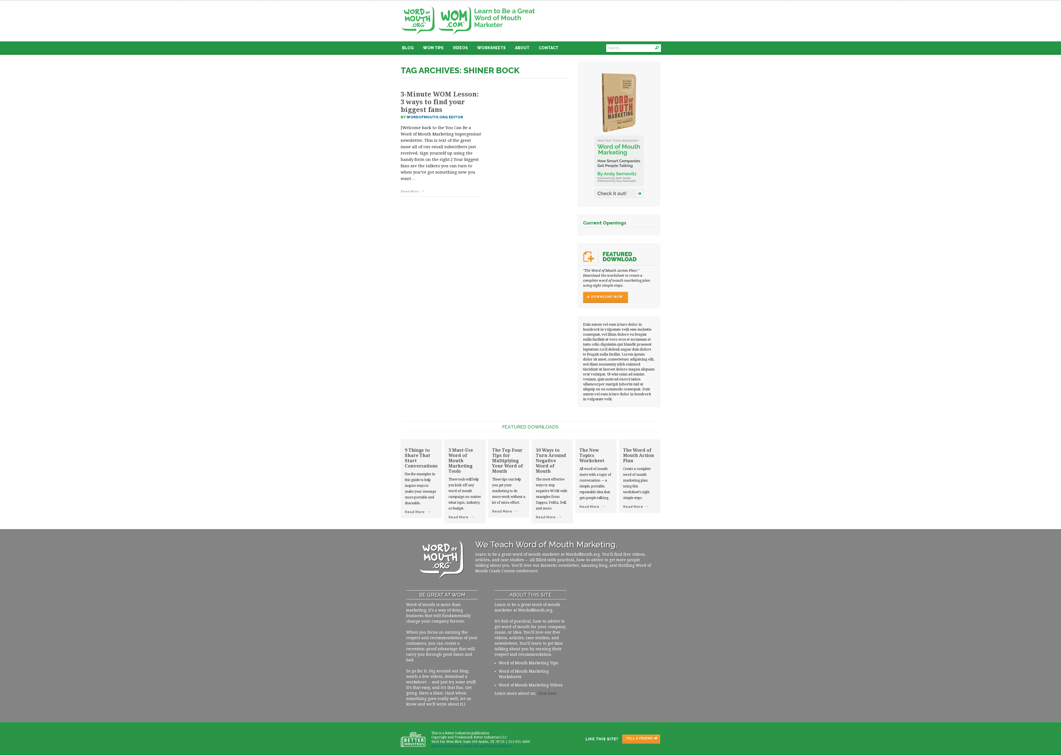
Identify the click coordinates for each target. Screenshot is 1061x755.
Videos (460, 48)
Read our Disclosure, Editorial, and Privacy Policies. (471, 746)
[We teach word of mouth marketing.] (468, 4)
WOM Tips (433, 48)
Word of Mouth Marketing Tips (528, 663)
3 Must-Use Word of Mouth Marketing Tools (460, 461)
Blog (408, 48)
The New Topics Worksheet (591, 455)
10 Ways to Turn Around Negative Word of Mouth (551, 461)
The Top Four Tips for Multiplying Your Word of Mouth (507, 461)
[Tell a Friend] (618, 739)
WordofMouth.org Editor (434, 117)
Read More (410, 191)
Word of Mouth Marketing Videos (531, 685)
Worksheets (491, 48)
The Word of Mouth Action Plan (638, 455)
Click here (547, 693)
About (522, 48)
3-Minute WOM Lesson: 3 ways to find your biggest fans (440, 102)
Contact (548, 48)
